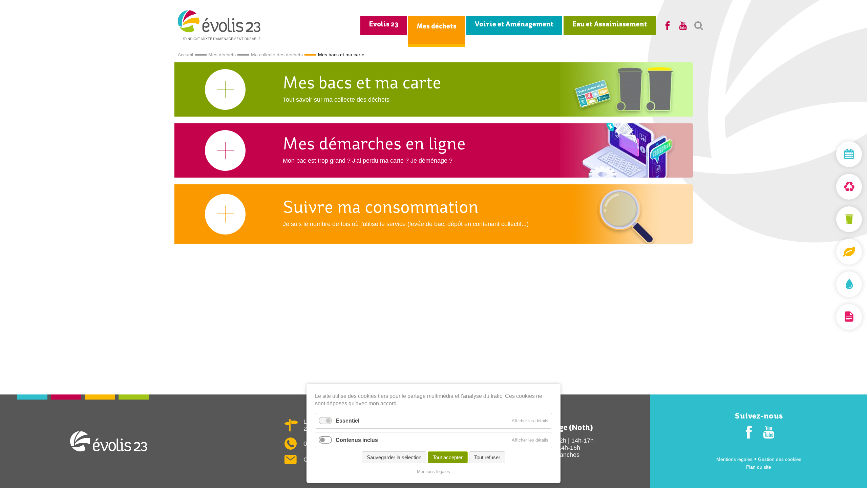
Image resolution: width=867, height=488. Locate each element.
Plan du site (758, 467)
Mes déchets (437, 26)
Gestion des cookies (779, 459)
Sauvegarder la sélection (394, 457)
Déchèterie (833, 187)
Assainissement (833, 284)
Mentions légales (734, 459)
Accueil (185, 54)
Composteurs (833, 252)
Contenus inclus (357, 440)
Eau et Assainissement (609, 24)
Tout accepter (448, 457)
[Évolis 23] (219, 38)
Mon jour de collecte (833, 154)
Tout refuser (487, 457)
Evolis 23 (383, 24)
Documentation (833, 317)
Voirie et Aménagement (514, 24)
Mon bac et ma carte (833, 219)
